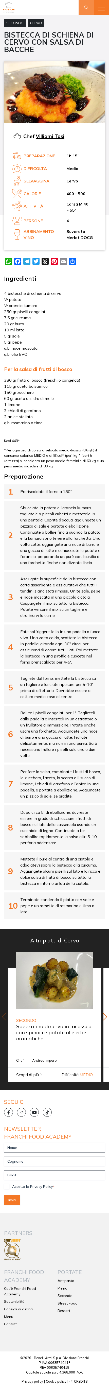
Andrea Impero (44, 1060)
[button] (101, 7)
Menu (8, 1316)
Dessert (64, 1310)
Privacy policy (32, 1381)
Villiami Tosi (50, 136)
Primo (62, 1288)
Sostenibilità (14, 1301)
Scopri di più (28, 1074)
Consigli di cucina (18, 1309)
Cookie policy (56, 1381)
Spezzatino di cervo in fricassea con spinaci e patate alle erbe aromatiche (54, 1032)
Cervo (36, 23)
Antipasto (66, 1280)
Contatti (10, 1324)
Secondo (15, 23)
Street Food (68, 1303)
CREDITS (80, 1381)
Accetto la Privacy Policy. (33, 1186)
